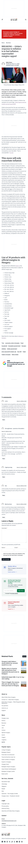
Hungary (24, 346)
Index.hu (17, 265)
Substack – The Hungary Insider (10, 793)
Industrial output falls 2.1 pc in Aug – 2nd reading (13, 678)
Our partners (5, 705)
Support (4, 710)
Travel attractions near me (8, 757)
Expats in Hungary (6, 762)
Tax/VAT (19, 351)
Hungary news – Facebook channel (10, 796)
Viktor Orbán (15, 354)
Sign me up (21, 590)
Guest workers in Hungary (8, 759)
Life (3, 727)
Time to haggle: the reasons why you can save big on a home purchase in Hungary (10, 683)
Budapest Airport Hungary (8, 766)
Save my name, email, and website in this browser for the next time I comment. (14, 554)
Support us (10, 609)
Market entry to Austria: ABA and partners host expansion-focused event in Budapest (10, 671)
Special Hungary (6, 732)
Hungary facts (5, 764)
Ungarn (3, 737)
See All (24, 656)
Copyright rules (5, 803)
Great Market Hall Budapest (9, 769)
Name (4, 547)
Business (4, 723)
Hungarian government (14, 346)
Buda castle (5, 773)
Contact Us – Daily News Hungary (10, 699)
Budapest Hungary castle (8, 771)
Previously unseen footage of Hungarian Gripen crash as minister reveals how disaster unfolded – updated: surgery (13, 34)
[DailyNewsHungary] (14, 20)
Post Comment (6, 559)
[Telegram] (17, 841)
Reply (3, 419)
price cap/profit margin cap (9, 351)
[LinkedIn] (2, 841)
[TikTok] (12, 841)
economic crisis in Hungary (12, 343)
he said (11, 152)
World (3, 735)
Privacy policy (5, 806)
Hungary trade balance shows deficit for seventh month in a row (10, 663)
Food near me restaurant (8, 754)
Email (16, 547)
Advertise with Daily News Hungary (11, 811)
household (4, 346)
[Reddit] (19, 841)
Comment (5, 528)
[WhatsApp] (14, 841)
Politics (3, 720)
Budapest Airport (6, 752)
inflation (4, 348)
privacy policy (14, 593)
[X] (9, 841)
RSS (3, 791)
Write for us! (5, 708)
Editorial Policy (5, 808)
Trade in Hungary (6, 354)
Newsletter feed (6, 781)
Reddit (3, 788)
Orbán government (12, 348)
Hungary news (5, 718)
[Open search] (25, 19)
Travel (3, 725)
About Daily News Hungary (8, 697)
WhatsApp (4, 784)
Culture (3, 730)
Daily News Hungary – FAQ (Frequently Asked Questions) (13, 702)
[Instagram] (7, 841)
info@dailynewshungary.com (9, 820)
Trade (24, 351)
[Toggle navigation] (2, 19)
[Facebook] (4, 841)
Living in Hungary (6, 750)
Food (22, 343)
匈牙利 (3, 742)
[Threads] (22, 841)
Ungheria (4, 739)
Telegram (4, 786)
